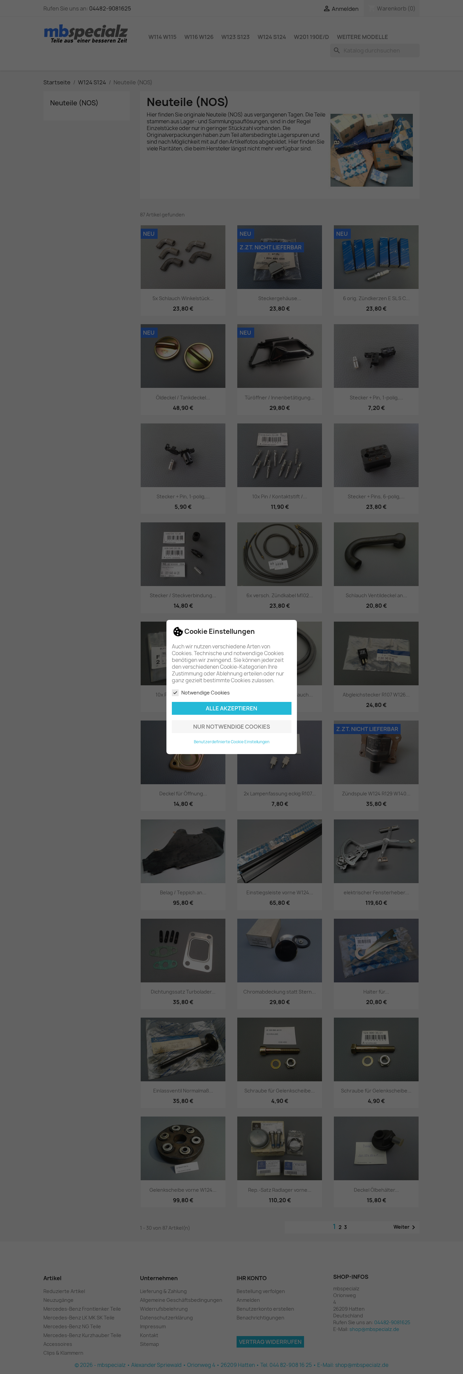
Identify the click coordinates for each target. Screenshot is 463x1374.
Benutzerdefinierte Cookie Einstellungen (231, 742)
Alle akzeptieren (231, 708)
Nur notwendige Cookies (231, 726)
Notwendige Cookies (205, 692)
